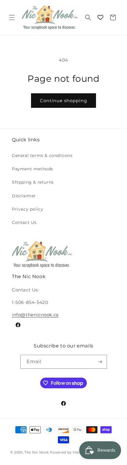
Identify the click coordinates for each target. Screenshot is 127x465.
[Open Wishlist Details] (100, 17)
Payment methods (32, 168)
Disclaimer (24, 195)
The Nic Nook (37, 452)
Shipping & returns (33, 182)
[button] (11, 17)
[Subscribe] (100, 362)
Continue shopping (63, 100)
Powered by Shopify (68, 452)
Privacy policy (27, 209)
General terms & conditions (42, 155)
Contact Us (24, 222)
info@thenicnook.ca (35, 315)
